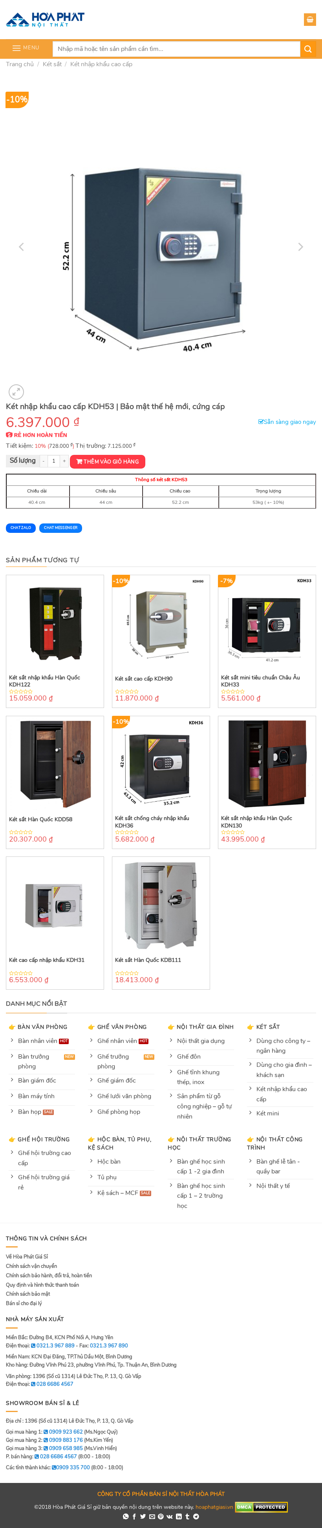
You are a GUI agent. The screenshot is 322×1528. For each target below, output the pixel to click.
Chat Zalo (21, 527)
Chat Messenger (60, 527)
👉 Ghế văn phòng (117, 1027)
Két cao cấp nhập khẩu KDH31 (46, 960)
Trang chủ (20, 64)
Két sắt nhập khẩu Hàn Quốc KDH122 (44, 681)
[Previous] (22, 247)
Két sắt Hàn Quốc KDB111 (148, 960)
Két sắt (52, 64)
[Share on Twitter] (143, 1517)
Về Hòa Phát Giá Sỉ (27, 1256)
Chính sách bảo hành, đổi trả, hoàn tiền (49, 1275)
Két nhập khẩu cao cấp (101, 64)
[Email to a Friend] (152, 1517)
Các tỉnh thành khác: (48, 1467)
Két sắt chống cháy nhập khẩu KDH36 (152, 822)
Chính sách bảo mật (28, 1294)
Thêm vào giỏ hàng (111, 461)
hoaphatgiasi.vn (214, 1506)
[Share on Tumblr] (187, 1517)
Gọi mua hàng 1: (44, 1432)
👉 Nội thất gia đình (201, 1027)
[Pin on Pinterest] (161, 1517)
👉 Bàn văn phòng (38, 1027)
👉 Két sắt (263, 1027)
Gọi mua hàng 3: (44, 1448)
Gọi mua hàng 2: (44, 1440)
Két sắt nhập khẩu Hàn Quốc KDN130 (256, 822)
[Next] (300, 247)
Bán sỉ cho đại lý (24, 1303)
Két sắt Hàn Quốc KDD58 (40, 819)
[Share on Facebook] (134, 1517)
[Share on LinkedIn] (179, 1517)
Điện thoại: (39, 1384)
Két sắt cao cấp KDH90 (143, 679)
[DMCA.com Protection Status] (261, 1506)
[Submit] (308, 48)
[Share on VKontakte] (169, 1517)
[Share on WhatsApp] (126, 1517)
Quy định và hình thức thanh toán (42, 1285)
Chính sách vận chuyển (31, 1266)
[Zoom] (16, 392)
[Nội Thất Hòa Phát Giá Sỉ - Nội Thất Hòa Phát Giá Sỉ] (45, 20)
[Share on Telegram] (196, 1517)
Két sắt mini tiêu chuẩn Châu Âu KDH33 (260, 681)
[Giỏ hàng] (310, 19)
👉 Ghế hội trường (39, 1139)
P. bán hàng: (41, 1456)
